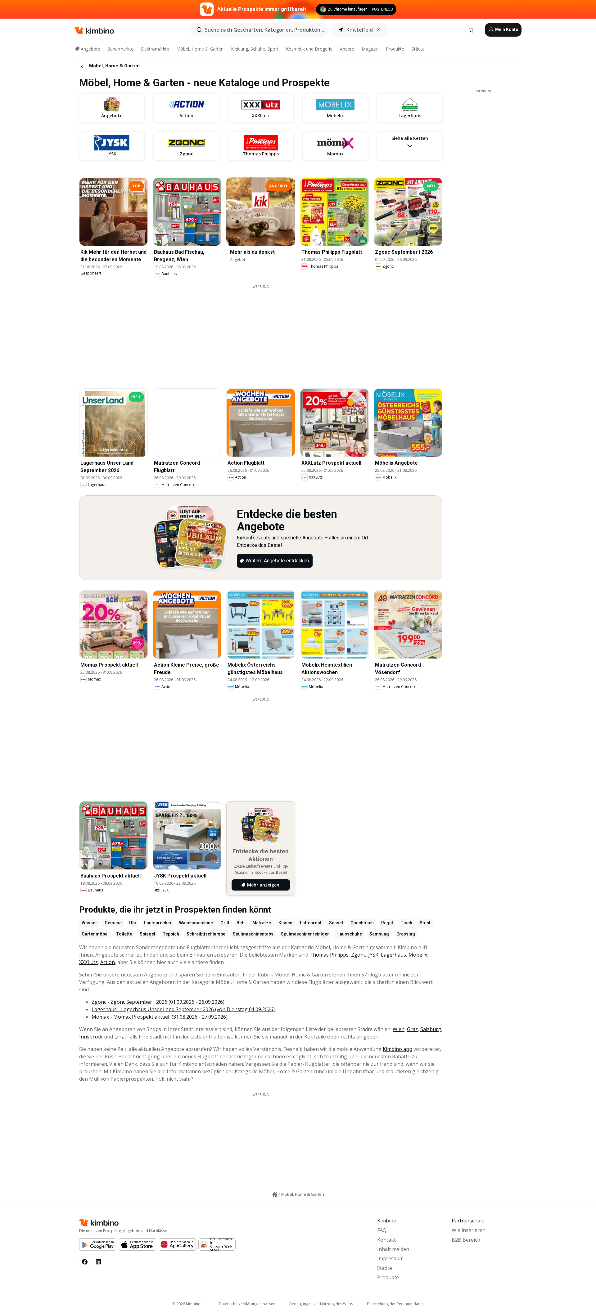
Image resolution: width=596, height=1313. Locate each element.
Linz (119, 1036)
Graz (412, 1029)
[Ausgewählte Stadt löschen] (378, 30)
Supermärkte (120, 49)
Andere (347, 49)
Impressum (390, 1258)
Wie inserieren (468, 1230)
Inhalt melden (393, 1249)
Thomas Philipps (329, 954)
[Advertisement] (260, 332)
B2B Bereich (466, 1239)
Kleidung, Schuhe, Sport (254, 49)
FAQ (381, 1230)
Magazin (370, 49)
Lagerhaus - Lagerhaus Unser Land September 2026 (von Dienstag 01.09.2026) (183, 1009)
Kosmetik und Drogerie (309, 49)
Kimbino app (397, 1049)
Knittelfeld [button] (359, 29)
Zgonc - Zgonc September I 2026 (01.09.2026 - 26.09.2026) (158, 1001)
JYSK (373, 954)
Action (107, 962)
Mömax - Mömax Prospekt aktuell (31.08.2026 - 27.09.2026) (160, 1016)
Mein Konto (506, 29)
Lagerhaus (393, 954)
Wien (398, 1029)
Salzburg (430, 1029)
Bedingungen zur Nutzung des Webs (321, 1303)
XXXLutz (88, 962)
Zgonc (358, 954)
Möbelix (418, 954)
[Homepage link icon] (274, 1194)
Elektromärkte (155, 49)
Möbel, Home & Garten (200, 49)
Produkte (395, 49)
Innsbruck (91, 1036)
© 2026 (188, 1303)
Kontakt (386, 1239)
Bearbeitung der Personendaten (395, 1303)
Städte (418, 49)
